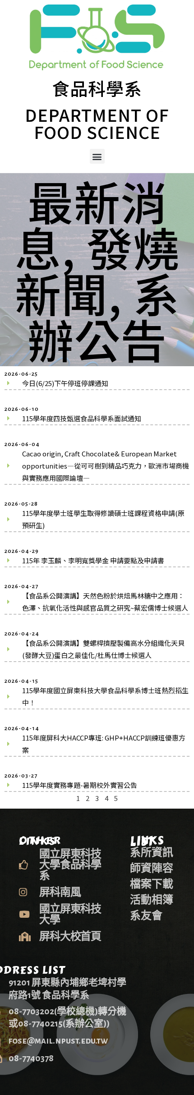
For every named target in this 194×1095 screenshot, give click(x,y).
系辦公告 (104, 315)
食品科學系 (97, 88)
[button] (97, 156)
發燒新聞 (97, 269)
